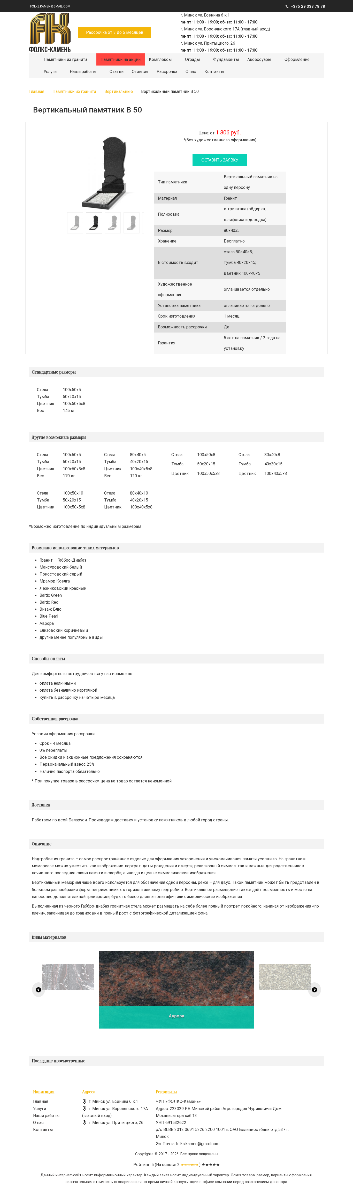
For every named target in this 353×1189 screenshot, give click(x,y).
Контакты (214, 71)
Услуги (50, 71)
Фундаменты (226, 59)
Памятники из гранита (65, 59)
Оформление (297, 59)
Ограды (192, 59)
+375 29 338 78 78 (308, 6)
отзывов (189, 1164)
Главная (40, 1101)
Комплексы (160, 59)
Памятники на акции (121, 59)
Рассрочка (167, 71)
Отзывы (140, 71)
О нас (191, 71)
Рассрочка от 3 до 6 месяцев (114, 32)
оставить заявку (219, 160)
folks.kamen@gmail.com (50, 6)
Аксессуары (259, 59)
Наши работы (83, 71)
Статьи (117, 71)
